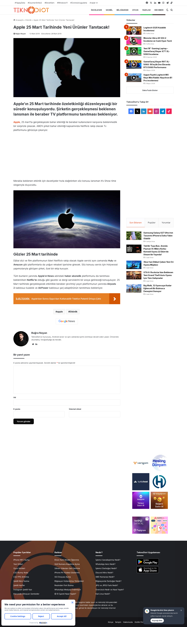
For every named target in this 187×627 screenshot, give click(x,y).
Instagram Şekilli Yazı (22, 589)
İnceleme (96, 10)
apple (60, 311)
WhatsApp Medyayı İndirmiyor (67, 589)
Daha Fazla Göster (150, 90)
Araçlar (93, 3)
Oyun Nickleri (19, 568)
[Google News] (67, 321)
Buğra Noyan (20, 34)
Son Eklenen (136, 222)
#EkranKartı (49, 3)
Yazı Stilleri (18, 564)
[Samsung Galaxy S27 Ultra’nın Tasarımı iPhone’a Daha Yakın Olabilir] (133, 235)
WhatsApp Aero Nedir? (105, 564)
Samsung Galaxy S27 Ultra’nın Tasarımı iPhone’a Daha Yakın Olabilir (158, 236)
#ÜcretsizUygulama (78, 3)
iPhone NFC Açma (21, 560)
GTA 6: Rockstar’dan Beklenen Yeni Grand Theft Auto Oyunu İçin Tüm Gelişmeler (158, 275)
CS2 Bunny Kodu (20, 573)
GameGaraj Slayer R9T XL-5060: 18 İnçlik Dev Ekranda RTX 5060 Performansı (156, 64)
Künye (110, 622)
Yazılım (146, 10)
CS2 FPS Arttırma (21, 577)
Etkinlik (28, 20)
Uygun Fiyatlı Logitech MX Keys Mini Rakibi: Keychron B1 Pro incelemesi (157, 78)
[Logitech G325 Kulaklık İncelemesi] (133, 30)
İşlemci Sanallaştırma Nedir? (108, 560)
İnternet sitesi (75, 409)
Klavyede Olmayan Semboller (26, 594)
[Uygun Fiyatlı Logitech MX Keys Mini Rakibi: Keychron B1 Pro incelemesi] (133, 77)
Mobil (109, 10)
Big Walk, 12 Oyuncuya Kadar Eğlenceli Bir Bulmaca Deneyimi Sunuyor (157, 288)
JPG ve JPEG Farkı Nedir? (107, 585)
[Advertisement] (66, 155)
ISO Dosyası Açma (62, 577)
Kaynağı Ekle (157, 620)
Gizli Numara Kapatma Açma (67, 564)
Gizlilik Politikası (141, 622)
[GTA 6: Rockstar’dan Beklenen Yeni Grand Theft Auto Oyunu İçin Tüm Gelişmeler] (133, 275)
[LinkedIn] (36, 344)
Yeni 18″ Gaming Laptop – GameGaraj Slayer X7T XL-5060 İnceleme (156, 51)
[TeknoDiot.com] (31, 10)
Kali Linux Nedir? (103, 594)
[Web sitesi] (33, 344)
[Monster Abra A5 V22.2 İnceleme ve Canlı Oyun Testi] (133, 41)
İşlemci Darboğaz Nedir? (106, 568)
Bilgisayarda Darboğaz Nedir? (108, 581)
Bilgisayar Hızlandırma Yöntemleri (69, 581)
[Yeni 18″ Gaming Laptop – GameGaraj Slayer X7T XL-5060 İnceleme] (133, 51)
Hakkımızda (128, 622)
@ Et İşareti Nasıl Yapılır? (65, 594)
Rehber (158, 10)
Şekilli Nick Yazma (21, 581)
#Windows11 (62, 3)
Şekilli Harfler (19, 585)
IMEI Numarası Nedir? (105, 577)
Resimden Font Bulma (64, 585)
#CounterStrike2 (35, 3)
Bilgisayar (122, 10)
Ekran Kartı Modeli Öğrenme (66, 560)
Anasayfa (19, 20)
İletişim (118, 622)
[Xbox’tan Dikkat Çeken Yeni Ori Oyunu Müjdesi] (133, 265)
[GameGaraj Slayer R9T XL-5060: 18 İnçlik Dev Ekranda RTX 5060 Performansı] (133, 64)
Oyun (135, 10)
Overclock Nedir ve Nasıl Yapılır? (110, 589)
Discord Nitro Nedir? (104, 573)
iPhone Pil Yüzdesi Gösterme (67, 573)
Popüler (152, 222)
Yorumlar (166, 222)
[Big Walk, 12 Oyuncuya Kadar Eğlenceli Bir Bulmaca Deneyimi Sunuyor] (133, 288)
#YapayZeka (20, 3)
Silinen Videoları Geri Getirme (67, 568)
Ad (14, 397)
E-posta (16, 409)
